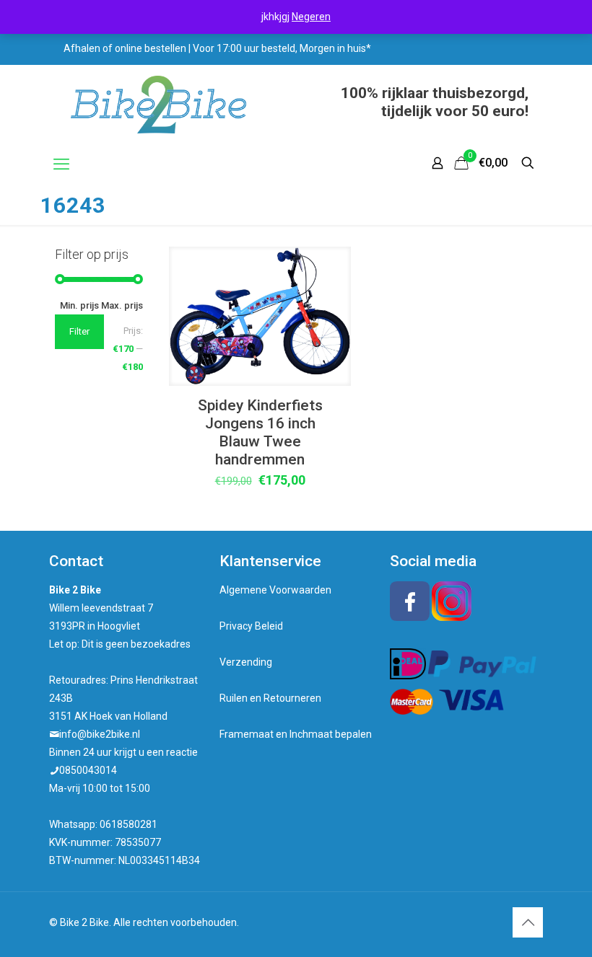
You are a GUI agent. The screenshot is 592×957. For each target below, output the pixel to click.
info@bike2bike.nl (99, 734)
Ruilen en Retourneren (270, 698)
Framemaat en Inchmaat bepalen (295, 734)
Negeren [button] (311, 16)
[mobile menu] (61, 164)
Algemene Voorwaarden (275, 590)
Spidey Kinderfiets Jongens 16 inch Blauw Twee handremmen (260, 432)
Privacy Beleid (251, 626)
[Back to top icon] (528, 922)
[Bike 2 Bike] (158, 104)
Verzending (245, 662)
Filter (79, 331)
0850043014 (88, 770)
